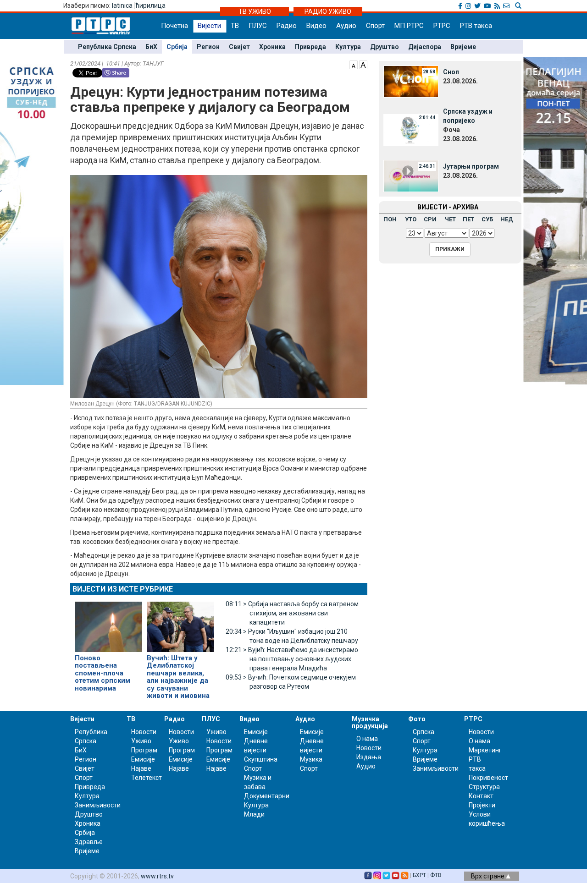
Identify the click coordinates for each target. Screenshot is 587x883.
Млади (254, 814)
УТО (410, 219)
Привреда (310, 46)
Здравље (89, 841)
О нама (367, 738)
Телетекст (146, 777)
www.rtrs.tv (157, 876)
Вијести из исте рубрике (122, 589)
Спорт (375, 26)
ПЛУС (258, 26)
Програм (144, 750)
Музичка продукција (370, 722)
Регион (208, 46)
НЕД (506, 219)
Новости (143, 731)
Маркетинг (485, 750)
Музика (311, 759)
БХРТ (419, 875)
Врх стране (488, 876)
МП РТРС (409, 26)
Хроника (272, 46)
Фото (417, 719)
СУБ (487, 219)
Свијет (239, 46)
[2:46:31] (411, 175)
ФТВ (436, 875)
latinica (122, 5)
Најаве (141, 768)
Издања (368, 757)
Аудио (346, 26)
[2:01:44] (411, 129)
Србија (177, 46)
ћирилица (151, 5)
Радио (287, 26)
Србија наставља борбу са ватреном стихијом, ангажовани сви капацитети (292, 613)
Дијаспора (424, 46)
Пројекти (482, 805)
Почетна (174, 26)
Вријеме (463, 46)
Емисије (143, 759)
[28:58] (411, 81)
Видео (316, 26)
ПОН (390, 219)
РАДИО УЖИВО (328, 11)
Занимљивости (98, 805)
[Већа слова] (363, 64)
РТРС (441, 26)
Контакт (481, 796)
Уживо (141, 741)
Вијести (209, 26)
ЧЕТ (450, 219)
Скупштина (260, 759)
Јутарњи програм (471, 166)
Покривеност (488, 777)
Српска (423, 731)
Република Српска (107, 46)
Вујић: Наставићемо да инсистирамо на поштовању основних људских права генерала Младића (292, 659)
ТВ (235, 26)
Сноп (451, 72)
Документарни (266, 796)
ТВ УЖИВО (254, 11)
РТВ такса (476, 26)
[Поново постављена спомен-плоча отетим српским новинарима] (108, 622)
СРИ (430, 219)
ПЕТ (468, 219)
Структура (484, 786)
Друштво (384, 46)
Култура (348, 46)
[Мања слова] (353, 64)
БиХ (151, 46)
